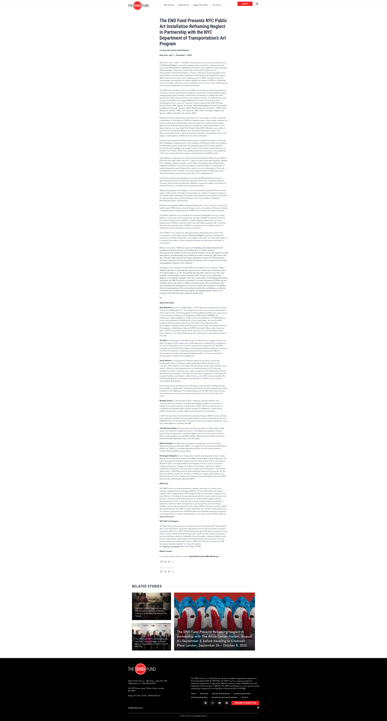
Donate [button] (245, 4)
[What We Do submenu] (190, 5)
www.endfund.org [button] (167, 516)
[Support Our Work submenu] (209, 5)
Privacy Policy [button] (204, 693)
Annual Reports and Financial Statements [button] (224, 697)
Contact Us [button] (244, 697)
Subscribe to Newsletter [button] (245, 703)
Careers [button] (193, 693)
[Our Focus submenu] (222, 5)
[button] (138, 4)
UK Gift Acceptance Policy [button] (199, 697)
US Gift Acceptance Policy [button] (242, 693)
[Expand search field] (257, 4)
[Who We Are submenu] (175, 5)
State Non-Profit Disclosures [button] (221, 693)
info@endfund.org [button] (135, 707)
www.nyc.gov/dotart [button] (171, 546)
